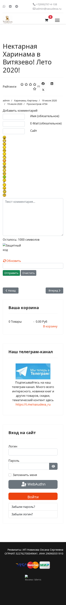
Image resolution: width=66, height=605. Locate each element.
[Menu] (57, 20)
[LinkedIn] (52, 83)
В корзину (50, 326)
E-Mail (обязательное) (46, 123)
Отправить (11, 273)
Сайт (33, 131)
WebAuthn (36, 484)
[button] (47, 20)
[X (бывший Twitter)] (43, 90)
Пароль (13, 461)
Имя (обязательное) (44, 116)
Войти (33, 496)
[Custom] (16, 6)
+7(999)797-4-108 (46, 4)
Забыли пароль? (23, 507)
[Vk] (10, 6)
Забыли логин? (22, 514)
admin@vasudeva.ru (48, 8)
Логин (12, 446)
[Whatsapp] (4, 6)
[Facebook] (43, 83)
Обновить (13, 261)
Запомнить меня (25, 475)
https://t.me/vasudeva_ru (33, 404)
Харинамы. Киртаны (25, 100)
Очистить (28, 273)
